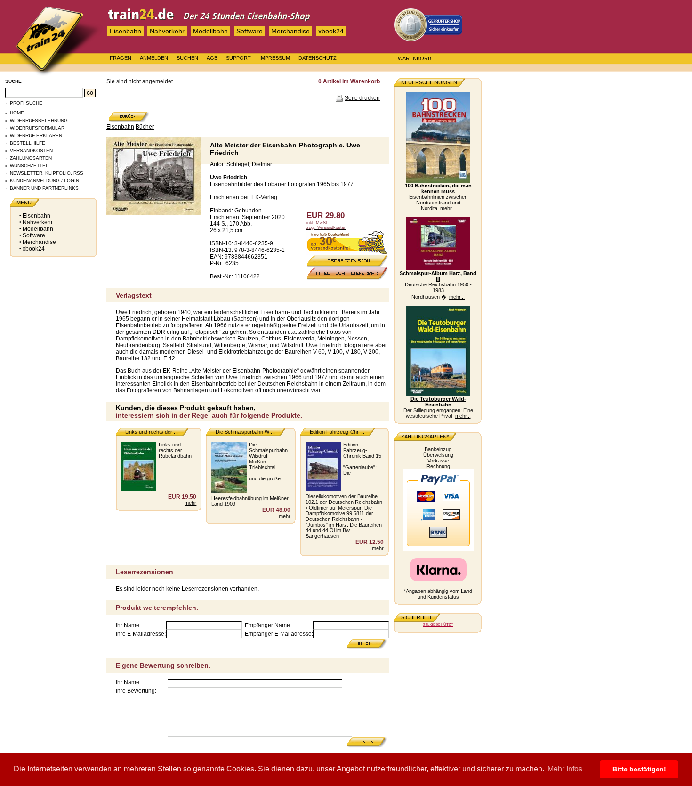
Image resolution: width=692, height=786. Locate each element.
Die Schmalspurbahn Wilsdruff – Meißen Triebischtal (268, 456)
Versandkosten (31, 150)
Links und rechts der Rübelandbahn (175, 450)
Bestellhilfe (27, 143)
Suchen (187, 58)
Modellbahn (210, 31)
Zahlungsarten (31, 158)
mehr (190, 503)
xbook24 (331, 31)
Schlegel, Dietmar (249, 164)
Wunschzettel (29, 165)
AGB (212, 58)
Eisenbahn (125, 31)
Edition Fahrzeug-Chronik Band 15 (362, 450)
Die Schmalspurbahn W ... (245, 432)
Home (17, 112)
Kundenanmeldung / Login (44, 180)
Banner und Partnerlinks (44, 188)
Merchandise (290, 31)
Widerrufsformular (37, 127)
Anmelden (154, 58)
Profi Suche (26, 102)
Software (249, 31)
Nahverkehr (167, 31)
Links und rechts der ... (151, 432)
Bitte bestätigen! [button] (639, 769)
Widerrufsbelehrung (39, 120)
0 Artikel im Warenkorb (349, 81)
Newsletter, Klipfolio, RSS (46, 173)
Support (238, 58)
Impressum (274, 58)
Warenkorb (414, 58)
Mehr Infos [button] (564, 769)
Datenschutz (317, 58)
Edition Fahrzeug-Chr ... (337, 432)
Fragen (120, 58)
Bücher (145, 126)
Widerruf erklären (36, 135)
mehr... (448, 208)
